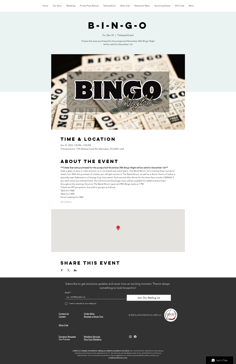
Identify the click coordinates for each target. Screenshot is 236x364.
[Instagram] (130, 336)
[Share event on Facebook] (62, 270)
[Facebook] (135, 336)
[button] (71, 5)
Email (68, 292)
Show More (66, 202)
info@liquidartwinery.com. (118, 357)
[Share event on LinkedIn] (75, 270)
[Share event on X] (68, 270)
